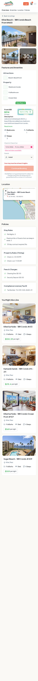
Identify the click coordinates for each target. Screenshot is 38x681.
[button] (20, 203)
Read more (8, 126)
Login (26, 4)
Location (21, 10)
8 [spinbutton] (8, 147)
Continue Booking (19, 168)
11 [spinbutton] (18, 147)
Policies (27, 10)
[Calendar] (31, 147)
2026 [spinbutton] (11, 147)
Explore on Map (24, 111)
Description (8, 116)
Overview (5, 10)
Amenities (13, 10)
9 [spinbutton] (6, 147)
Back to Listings (9, 16)
